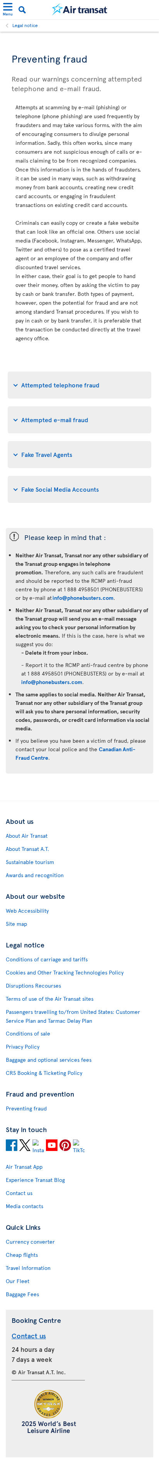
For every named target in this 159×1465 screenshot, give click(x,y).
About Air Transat (26, 835)
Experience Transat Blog (35, 1179)
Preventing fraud (26, 1108)
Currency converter (30, 1241)
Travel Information (28, 1267)
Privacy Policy (22, 1046)
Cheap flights (22, 1254)
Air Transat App (24, 1166)
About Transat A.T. (27, 848)
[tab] (79, 385)
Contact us (19, 1193)
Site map (16, 923)
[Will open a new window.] (11, 1146)
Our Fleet (17, 1281)
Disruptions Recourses (33, 985)
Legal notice (25, 25)
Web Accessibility (27, 910)
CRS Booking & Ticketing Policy (44, 1072)
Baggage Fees (22, 1294)
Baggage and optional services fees (48, 1059)
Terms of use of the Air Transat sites (49, 998)
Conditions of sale (28, 1033)
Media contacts (24, 1206)
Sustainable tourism (30, 862)
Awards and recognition (35, 875)
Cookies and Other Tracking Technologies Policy (64, 972)
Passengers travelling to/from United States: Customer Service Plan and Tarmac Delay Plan (73, 1016)
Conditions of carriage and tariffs (47, 959)
